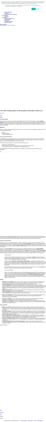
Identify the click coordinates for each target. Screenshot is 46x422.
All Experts (6, 16)
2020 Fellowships (7, 19)
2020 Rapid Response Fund (9, 18)
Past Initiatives (4, 17)
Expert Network (5, 15)
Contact (1, 416)
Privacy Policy (30, 420)
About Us (1, 412)
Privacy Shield (40, 420)
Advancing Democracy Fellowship (10, 14)
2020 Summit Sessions (8, 21)
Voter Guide (6, 13)
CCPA (35, 420)
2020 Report (6, 20)
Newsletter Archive (7, 22)
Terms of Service (24, 420)
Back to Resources (3, 24)
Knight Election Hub (8, 12)
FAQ (1, 414)
